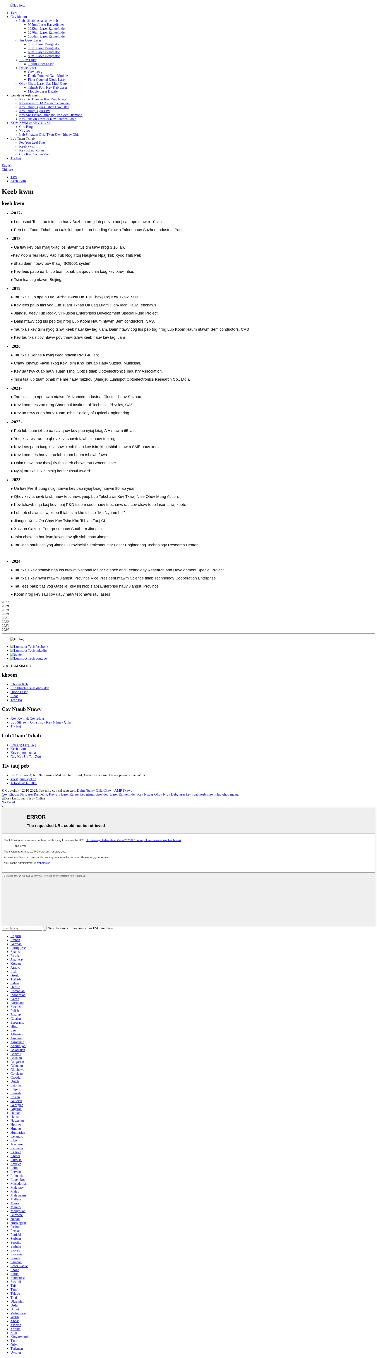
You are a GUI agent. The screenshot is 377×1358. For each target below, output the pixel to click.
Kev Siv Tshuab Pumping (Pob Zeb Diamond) (51, 115)
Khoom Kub (19, 684)
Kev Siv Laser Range (64, 794)
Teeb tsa (16, 700)
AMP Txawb (123, 790)
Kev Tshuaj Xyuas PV (34, 111)
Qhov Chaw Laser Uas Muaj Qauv (43, 83)
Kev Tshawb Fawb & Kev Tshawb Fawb (47, 119)
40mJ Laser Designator (44, 48)
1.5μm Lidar (27, 60)
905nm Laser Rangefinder (46, 24)
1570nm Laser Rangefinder (47, 32)
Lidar (14, 696)
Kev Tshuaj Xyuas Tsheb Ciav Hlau (44, 107)
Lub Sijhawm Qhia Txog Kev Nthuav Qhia (49, 134)
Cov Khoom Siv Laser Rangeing (24, 794)
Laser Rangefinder (122, 794)
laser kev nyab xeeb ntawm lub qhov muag (208, 794)
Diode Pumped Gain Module (48, 75)
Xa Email (8, 802)
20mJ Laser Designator (44, 44)
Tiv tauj (15, 158)
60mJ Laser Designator (44, 52)
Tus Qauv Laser (30, 40)
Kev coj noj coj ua (32, 150)
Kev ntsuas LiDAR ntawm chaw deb (44, 103)
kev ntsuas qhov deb (94, 794)
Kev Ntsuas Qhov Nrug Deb (157, 794)
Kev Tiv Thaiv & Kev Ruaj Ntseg (42, 99)
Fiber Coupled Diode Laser (47, 79)
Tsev (13, 13)
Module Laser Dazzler (43, 91)
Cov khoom (18, 17)
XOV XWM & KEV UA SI (30, 123)
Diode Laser (27, 68)
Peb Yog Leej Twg (32, 142)
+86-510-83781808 (23, 783)
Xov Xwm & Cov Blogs (27, 718)
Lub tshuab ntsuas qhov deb (38, 20)
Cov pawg (35, 72)
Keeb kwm (26, 146)
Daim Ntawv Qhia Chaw (94, 790)
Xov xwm (26, 130)
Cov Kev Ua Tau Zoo (34, 154)
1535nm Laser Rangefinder (47, 28)
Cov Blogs (26, 127)
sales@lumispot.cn (23, 779)
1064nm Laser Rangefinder (47, 36)
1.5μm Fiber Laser (40, 64)
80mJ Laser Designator (44, 56)
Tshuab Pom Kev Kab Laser (47, 87)
